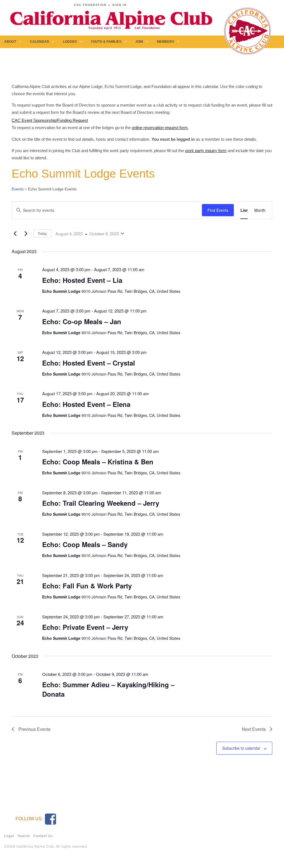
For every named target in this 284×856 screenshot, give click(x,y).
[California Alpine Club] (108, 19)
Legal (9, 836)
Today (42, 233)
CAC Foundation (90, 4)
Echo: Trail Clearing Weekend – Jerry (100, 503)
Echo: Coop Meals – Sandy (85, 544)
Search (23, 836)
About (10, 42)
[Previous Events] (15, 233)
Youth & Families (106, 42)
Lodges (70, 42)
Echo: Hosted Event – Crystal (88, 362)
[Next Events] (25, 233)
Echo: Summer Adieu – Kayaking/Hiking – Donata (108, 689)
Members (165, 42)
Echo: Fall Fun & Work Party (87, 585)
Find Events (217, 210)
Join (139, 42)
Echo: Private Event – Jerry (85, 627)
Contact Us (43, 836)
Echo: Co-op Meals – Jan (81, 321)
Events (18, 189)
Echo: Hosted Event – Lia (82, 280)
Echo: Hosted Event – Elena (86, 404)
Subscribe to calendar (241, 748)
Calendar (39, 42)
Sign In (119, 4)
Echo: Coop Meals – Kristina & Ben (97, 461)
